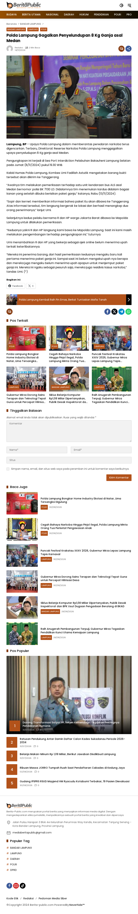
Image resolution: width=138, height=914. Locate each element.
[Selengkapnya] (69, 806)
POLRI (43, 29)
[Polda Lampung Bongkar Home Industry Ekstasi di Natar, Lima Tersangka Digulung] (26, 338)
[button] (121, 5)
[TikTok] (23, 886)
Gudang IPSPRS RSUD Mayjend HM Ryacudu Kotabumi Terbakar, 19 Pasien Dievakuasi (74, 781)
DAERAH (15, 859)
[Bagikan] (128, 49)
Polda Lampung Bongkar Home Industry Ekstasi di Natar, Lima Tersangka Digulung (22, 357)
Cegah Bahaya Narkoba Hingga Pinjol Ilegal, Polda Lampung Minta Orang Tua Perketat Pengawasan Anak (67, 357)
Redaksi (19, 48)
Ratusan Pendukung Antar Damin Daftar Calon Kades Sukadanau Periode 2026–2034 (72, 740)
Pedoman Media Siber (53, 898)
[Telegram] (121, 312)
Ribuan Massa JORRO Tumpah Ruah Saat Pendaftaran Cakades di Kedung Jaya (72, 768)
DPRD (13, 870)
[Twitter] (114, 312)
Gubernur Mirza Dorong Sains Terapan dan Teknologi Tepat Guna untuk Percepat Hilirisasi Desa (26, 398)
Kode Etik (12, 898)
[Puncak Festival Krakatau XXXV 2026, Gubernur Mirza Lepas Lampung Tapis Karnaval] (112, 338)
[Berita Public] (24, 5)
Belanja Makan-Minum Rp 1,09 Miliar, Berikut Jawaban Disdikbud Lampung (68, 754)
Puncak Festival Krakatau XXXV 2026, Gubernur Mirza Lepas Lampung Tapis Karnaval (109, 357)
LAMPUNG (33, 29)
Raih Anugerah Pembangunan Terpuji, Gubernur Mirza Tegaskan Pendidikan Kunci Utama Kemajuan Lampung (111, 398)
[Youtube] (16, 886)
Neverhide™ (76, 905)
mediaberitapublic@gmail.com (32, 832)
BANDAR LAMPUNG (16, 29)
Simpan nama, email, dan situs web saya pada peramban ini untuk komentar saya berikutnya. (70, 469)
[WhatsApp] (128, 312)
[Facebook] (107, 312)
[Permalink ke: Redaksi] (10, 48)
